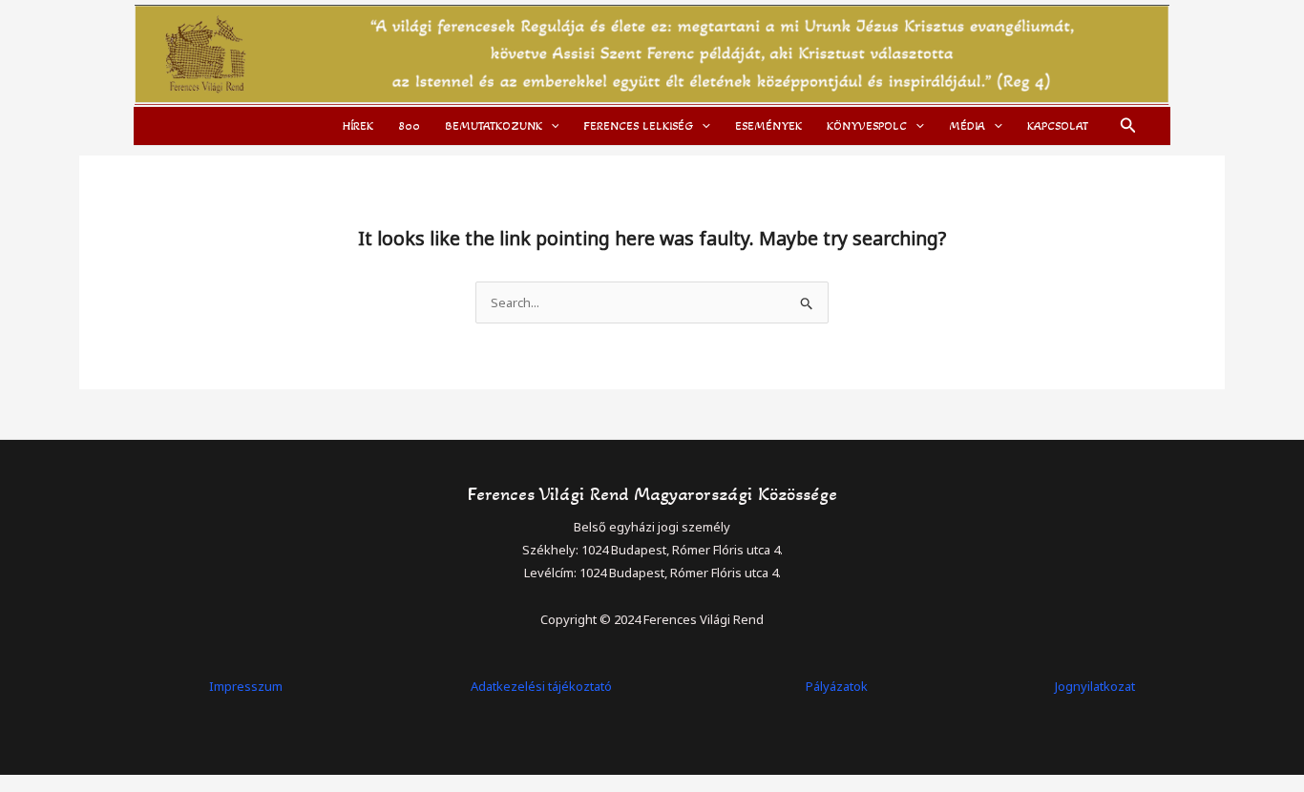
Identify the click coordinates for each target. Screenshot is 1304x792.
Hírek (358, 126)
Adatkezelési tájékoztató (541, 686)
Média (967, 126)
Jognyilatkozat (1095, 686)
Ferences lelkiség (638, 126)
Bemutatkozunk (493, 126)
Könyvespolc (867, 126)
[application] (550, 126)
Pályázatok (837, 686)
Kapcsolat (1057, 126)
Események (768, 126)
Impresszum (246, 686)
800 (409, 126)
